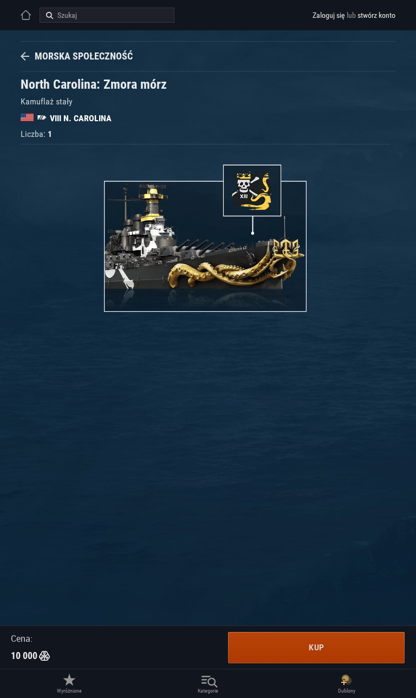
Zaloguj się (329, 15)
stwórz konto (376, 15)
